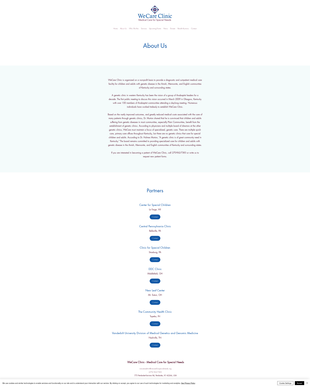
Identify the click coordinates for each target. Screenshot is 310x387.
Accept (299, 383)
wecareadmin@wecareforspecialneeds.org (155, 368)
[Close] (307, 383)
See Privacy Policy (188, 383)
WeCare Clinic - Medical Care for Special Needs (155, 362)
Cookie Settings (285, 383)
